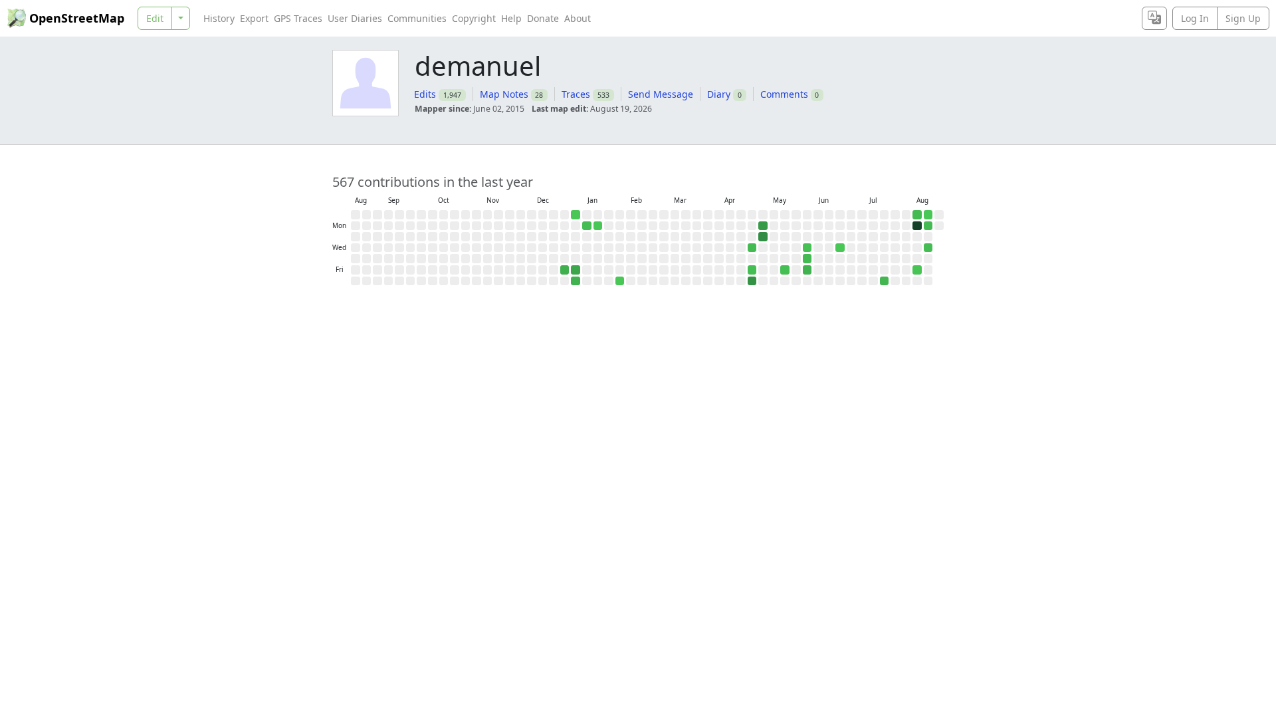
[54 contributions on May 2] (752, 281)
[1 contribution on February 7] (620, 281)
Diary (718, 94)
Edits (425, 94)
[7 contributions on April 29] (752, 248)
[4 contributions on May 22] (785, 270)
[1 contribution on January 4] (575, 214)
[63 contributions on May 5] (763, 236)
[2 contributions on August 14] (917, 270)
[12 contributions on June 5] (807, 270)
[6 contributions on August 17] (928, 226)
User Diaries (355, 18)
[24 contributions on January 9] (575, 270)
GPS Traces (298, 18)
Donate (543, 18)
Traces (576, 94)
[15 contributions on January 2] (565, 270)
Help (511, 18)
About (577, 18)
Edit (154, 18)
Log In (1195, 18)
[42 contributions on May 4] (763, 226)
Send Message (660, 94)
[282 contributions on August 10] (917, 226)
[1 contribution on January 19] (598, 226)
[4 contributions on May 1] (752, 270)
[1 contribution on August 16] (928, 214)
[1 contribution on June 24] (840, 248)
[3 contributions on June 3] (807, 248)
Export (254, 18)
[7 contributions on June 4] (807, 258)
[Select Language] (1154, 18)
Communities (417, 18)
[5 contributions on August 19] (928, 248)
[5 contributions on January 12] (586, 226)
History (219, 18)
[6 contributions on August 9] (917, 214)
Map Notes (504, 94)
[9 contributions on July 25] (884, 281)
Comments (784, 94)
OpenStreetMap (76, 18)
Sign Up (1243, 18)
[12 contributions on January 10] (575, 281)
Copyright (474, 18)
